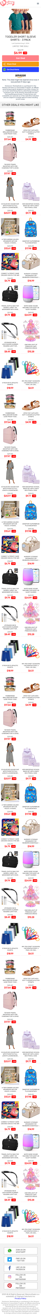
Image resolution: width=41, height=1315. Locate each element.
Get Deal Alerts (13, 69)
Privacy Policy (20, 1298)
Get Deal (20, 58)
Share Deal (9, 64)
